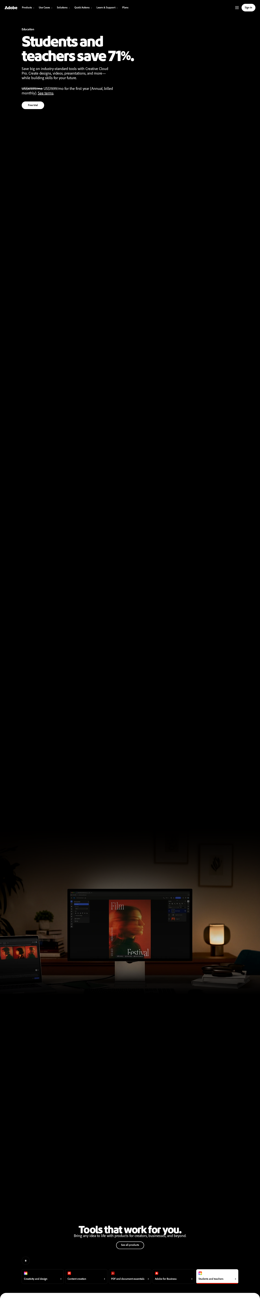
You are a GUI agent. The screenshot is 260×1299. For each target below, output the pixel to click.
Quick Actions (82, 7)
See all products (130, 1245)
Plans (125, 7)
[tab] (43, 1276)
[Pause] (26, 1261)
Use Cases (44, 7)
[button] (237, 8)
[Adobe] (11, 7)
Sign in (248, 7)
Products (27, 7)
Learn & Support (106, 7)
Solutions (62, 7)
